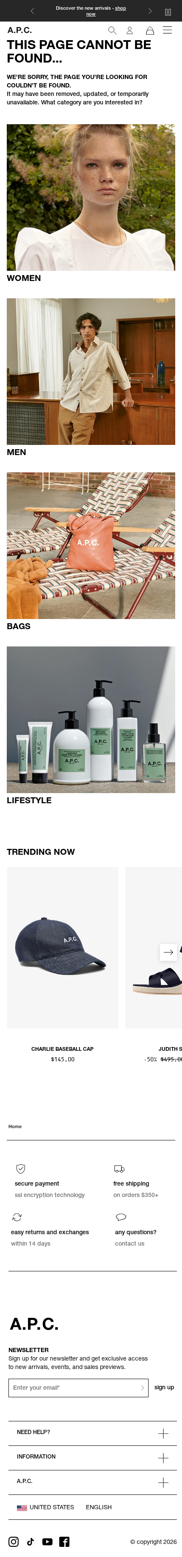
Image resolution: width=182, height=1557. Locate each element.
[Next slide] (168, 952)
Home (15, 1127)
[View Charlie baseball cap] (63, 947)
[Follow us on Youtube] (47, 1542)
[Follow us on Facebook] (64, 1542)
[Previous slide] (13, 952)
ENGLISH (99, 1508)
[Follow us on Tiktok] (30, 1542)
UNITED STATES (52, 1508)
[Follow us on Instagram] (13, 1542)
